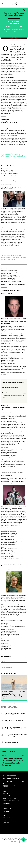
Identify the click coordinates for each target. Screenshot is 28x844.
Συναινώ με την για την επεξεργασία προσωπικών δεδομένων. (13, 785)
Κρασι (24, 755)
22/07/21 (4, 755)
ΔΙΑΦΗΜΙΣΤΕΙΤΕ (6, 795)
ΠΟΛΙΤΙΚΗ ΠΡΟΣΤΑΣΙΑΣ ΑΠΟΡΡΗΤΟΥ (11, 800)
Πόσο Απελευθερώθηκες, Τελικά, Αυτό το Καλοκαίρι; (15, 714)
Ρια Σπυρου (8, 716)
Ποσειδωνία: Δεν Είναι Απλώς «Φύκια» (14, 721)
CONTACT (6, 811)
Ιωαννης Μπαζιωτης (10, 745)
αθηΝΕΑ (4, 767)
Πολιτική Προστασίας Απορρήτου (15, 395)
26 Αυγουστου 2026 (8, 691)
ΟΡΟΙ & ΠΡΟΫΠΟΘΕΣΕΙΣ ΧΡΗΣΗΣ (10, 798)
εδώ (26, 839)
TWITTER (6, 806)
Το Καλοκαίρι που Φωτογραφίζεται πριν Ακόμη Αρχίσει (16, 735)
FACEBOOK (6, 804)
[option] (14, 688)
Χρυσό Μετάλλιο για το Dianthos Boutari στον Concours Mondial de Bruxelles (12, 762)
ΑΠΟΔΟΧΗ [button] (14, 841)
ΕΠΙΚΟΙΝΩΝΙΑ (6, 796)
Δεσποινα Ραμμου (10, 731)
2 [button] (14, 703)
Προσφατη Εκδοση (9, 775)
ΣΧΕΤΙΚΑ (4, 791)
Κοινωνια (23, 691)
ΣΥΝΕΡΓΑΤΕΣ (5, 793)
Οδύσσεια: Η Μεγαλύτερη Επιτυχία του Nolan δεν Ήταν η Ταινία (15, 728)
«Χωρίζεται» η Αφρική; (11, 742)
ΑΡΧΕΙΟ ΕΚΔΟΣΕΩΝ (7, 790)
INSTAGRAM (7, 808)
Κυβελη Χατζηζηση (10, 724)
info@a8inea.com (7, 823)
